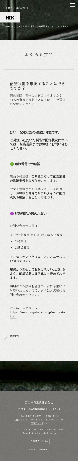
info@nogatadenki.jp (44, 433)
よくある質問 (20, 26)
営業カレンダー (40, 441)
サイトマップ (55, 409)
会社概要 (21, 409)
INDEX (14, 336)
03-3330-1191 (30, 429)
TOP (8, 26)
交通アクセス (37, 423)
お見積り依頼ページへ (25, 308)
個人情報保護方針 (37, 409)
